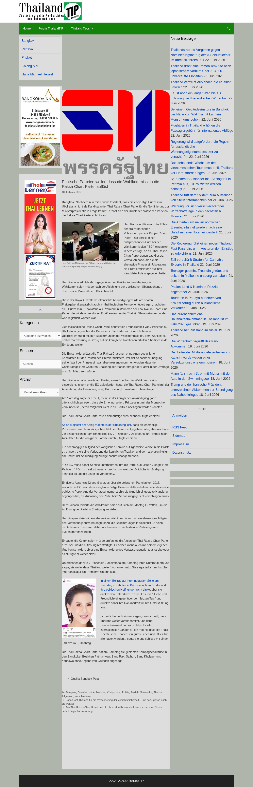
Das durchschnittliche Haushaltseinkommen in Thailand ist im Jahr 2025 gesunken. (199, 319)
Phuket (27, 57)
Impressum (180, 444)
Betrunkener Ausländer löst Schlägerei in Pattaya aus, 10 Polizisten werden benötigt (201, 184)
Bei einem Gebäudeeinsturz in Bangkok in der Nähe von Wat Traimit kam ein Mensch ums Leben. (201, 114)
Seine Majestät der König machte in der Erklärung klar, (97, 424)
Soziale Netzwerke (141, 692)
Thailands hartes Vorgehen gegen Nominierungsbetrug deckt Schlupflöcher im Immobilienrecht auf (200, 55)
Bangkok (71, 692)
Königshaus (113, 692)
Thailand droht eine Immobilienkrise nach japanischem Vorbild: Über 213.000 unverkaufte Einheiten (201, 71)
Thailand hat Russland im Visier (194, 330)
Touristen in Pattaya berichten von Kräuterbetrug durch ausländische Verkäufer (196, 303)
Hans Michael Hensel (37, 74)
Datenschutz (181, 452)
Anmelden (179, 415)
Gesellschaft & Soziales (91, 692)
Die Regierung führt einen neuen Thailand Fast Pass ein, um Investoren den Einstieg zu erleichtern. (202, 248)
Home (27, 28)
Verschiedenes (83, 696)
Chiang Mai (30, 66)
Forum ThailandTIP (51, 28)
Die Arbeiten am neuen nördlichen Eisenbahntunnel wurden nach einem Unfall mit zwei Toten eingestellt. (198, 227)
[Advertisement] (116, 62)
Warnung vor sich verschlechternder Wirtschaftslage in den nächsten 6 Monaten (197, 211)
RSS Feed (179, 427)
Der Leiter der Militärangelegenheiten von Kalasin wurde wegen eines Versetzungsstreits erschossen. (201, 357)
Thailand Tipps (80, 28)
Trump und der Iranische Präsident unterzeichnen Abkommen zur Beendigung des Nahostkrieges (202, 390)
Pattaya (27, 49)
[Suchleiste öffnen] (228, 28)
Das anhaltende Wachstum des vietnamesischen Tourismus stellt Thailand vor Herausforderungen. (202, 168)
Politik (125, 692)
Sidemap (178, 436)
